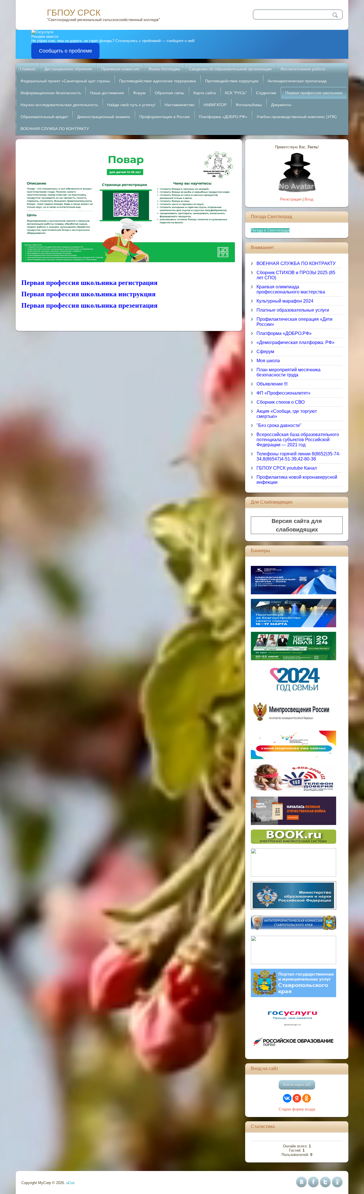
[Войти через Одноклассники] (306, 1098)
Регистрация (290, 199)
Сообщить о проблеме (65, 51)
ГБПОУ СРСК (73, 12)
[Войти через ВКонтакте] (287, 1098)
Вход (309, 199)
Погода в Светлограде (270, 230)
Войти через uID (297, 1085)
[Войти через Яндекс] (297, 1098)
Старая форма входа (297, 1109)
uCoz (70, 1183)
